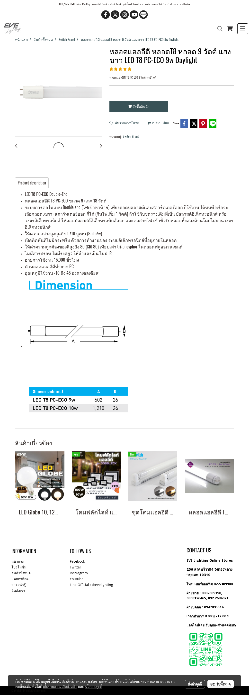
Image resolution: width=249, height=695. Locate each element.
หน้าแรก (17, 561)
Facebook (77, 561)
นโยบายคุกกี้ (93, 686)
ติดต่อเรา (18, 590)
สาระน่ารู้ (18, 584)
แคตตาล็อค (19, 578)
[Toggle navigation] (242, 28)
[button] (218, 28)
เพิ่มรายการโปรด (126, 123)
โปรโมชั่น (19, 567)
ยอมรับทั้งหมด (220, 684)
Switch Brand (131, 136)
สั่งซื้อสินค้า (141, 106)
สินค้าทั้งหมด (21, 573)
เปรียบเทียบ (160, 123)
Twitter (75, 567)
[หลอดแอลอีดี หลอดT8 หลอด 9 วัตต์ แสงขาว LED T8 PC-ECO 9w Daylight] (58, 92)
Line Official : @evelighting (91, 584)
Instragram (79, 573)
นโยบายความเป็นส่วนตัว (60, 686)
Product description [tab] (32, 182)
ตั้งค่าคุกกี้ (195, 684)
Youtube (76, 578)
